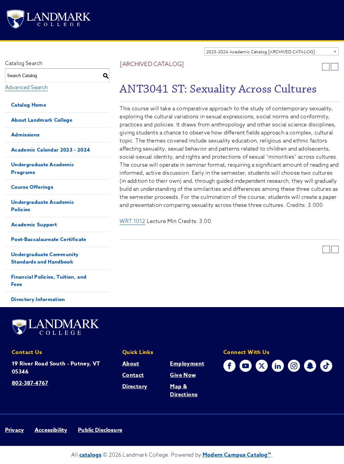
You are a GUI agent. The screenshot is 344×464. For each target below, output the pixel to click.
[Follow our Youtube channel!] (246, 366)
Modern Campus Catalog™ (237, 455)
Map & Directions (184, 391)
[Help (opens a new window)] (334, 66)
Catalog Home (28, 104)
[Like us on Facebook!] (229, 366)
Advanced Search (26, 87)
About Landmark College (41, 119)
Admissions (25, 134)
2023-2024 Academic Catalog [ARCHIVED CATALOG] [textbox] (260, 52)
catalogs (90, 455)
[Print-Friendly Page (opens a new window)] (326, 66)
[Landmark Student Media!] (326, 366)
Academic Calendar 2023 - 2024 (50, 149)
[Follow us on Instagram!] (294, 366)
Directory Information (38, 299)
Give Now (183, 375)
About (130, 364)
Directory (134, 387)
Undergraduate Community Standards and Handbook (44, 258)
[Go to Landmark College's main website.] (49, 20)
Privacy (14, 430)
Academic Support (34, 224)
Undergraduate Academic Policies (42, 205)
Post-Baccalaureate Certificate (48, 239)
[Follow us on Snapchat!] (310, 366)
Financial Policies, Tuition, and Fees (48, 280)
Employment (187, 364)
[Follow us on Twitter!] (262, 366)
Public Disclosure (100, 430)
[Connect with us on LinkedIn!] (278, 366)
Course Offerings (32, 186)
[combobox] (271, 51)
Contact (133, 375)
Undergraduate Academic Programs (42, 168)
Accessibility (51, 430)
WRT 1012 (132, 221)
